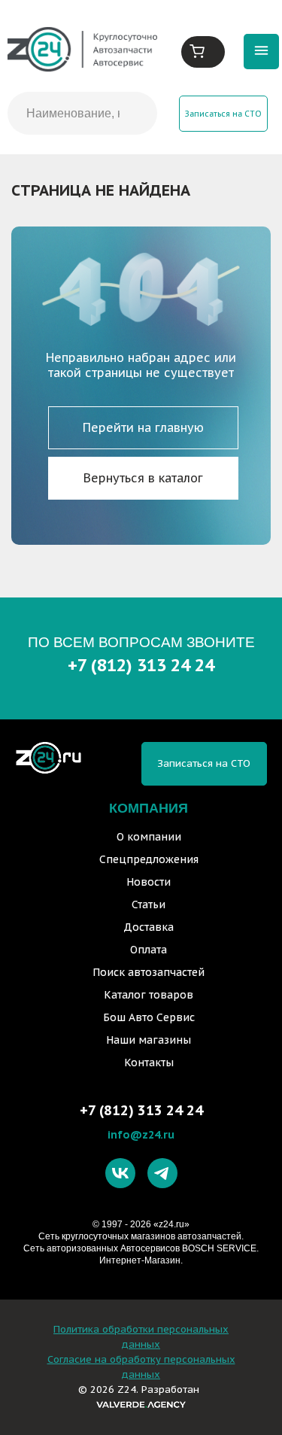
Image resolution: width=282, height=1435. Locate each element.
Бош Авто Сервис (149, 1017)
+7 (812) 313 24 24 (141, 665)
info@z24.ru (141, 1134)
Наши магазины (148, 1040)
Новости (148, 882)
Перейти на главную (143, 427)
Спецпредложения (149, 859)
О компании (149, 837)
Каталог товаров (148, 995)
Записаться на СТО (223, 113)
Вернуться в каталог (143, 477)
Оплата (148, 949)
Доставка (148, 927)
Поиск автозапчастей (148, 972)
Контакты (149, 1062)
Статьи (148, 904)
